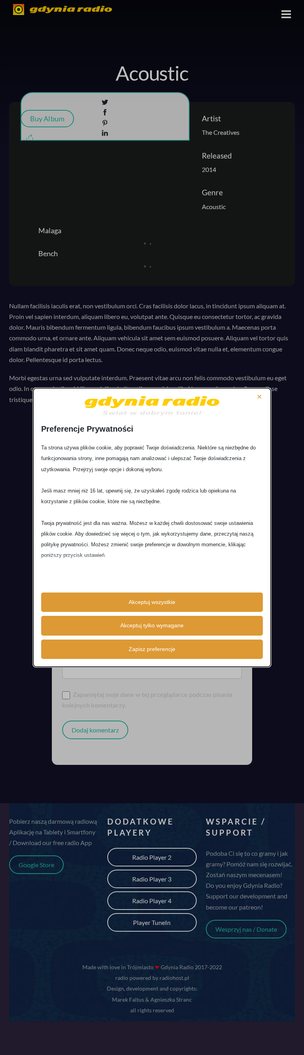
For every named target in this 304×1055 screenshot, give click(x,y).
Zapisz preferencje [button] (152, 649)
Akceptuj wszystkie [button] (152, 602)
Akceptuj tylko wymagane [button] (152, 625)
